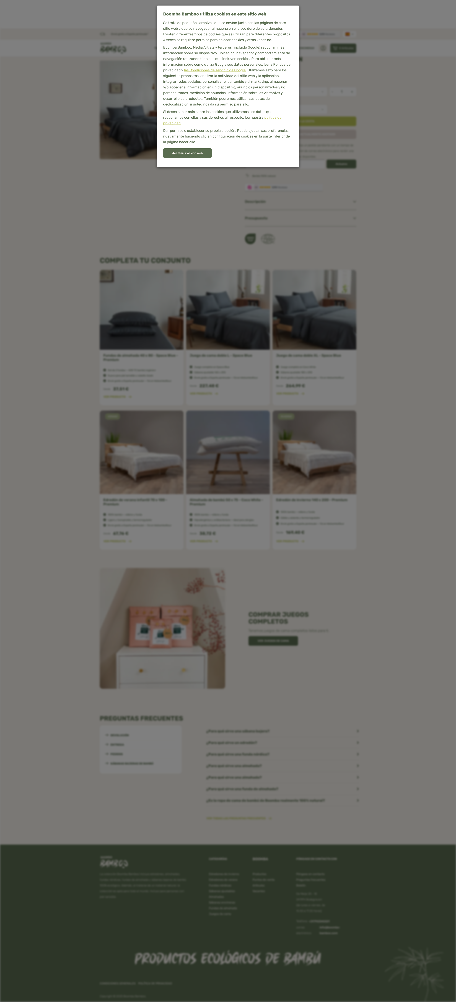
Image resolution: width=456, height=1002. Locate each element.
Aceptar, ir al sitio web (187, 153)
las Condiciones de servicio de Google (215, 70)
